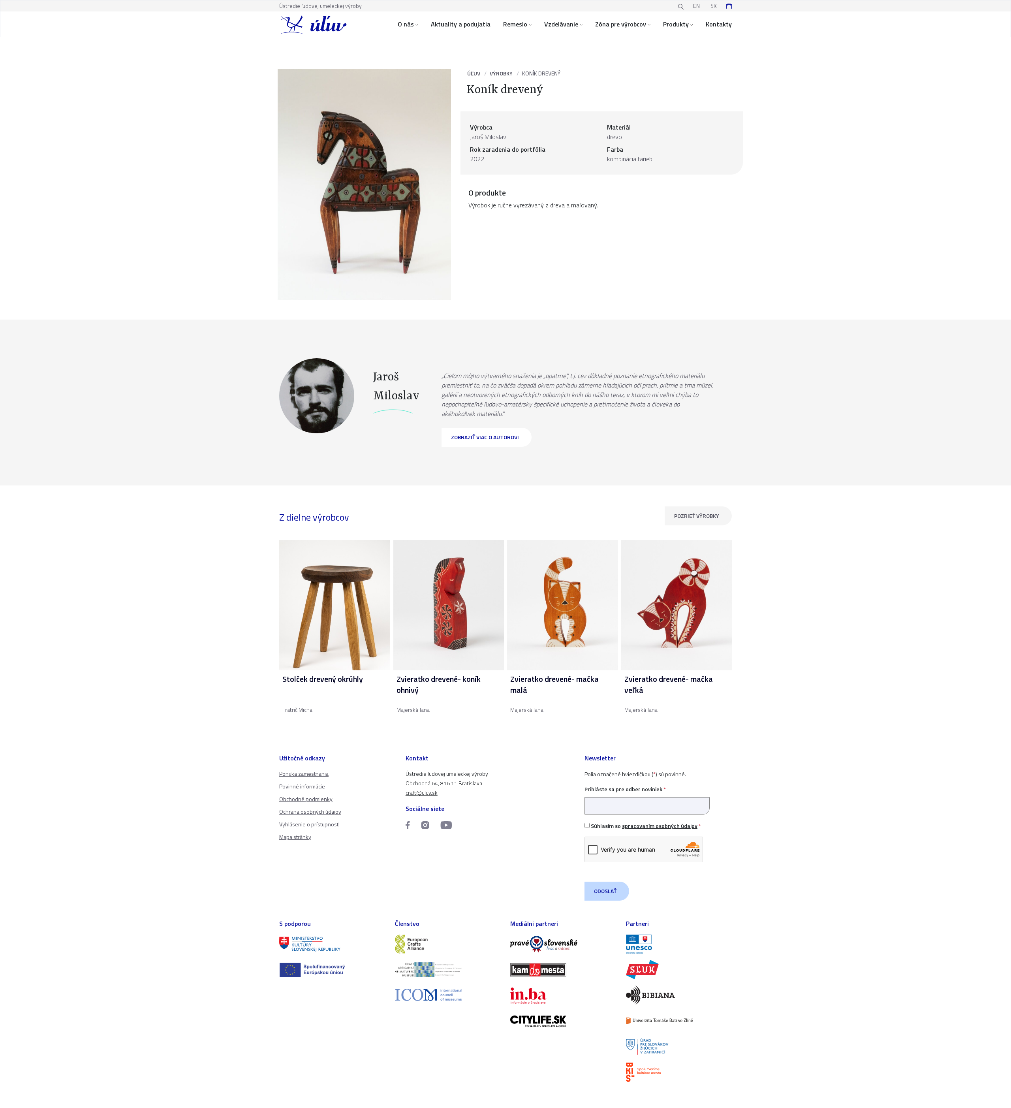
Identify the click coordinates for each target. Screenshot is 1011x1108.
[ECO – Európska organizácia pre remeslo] (448, 969)
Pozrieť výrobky (696, 516)
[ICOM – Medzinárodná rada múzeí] (448, 995)
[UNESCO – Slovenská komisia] (679, 944)
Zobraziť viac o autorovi (485, 437)
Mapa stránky (295, 837)
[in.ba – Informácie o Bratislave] (563, 995)
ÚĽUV (473, 73)
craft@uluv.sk (422, 792)
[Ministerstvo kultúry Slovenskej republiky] (332, 944)
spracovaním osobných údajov (659, 826)
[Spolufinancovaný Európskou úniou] (332, 970)
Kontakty (719, 24)
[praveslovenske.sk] (563, 944)
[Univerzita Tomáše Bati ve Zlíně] (679, 1021)
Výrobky (501, 73)
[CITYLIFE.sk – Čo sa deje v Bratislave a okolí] (563, 1021)
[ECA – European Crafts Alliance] (448, 944)
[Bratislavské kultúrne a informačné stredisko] (679, 1072)
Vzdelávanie (561, 24)
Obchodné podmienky (306, 799)
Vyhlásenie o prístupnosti (309, 824)
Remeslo (515, 24)
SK (713, 6)
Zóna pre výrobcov (620, 24)
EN (696, 6)
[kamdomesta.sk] (563, 970)
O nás (406, 24)
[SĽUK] (679, 969)
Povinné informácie (302, 786)
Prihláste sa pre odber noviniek (625, 789)
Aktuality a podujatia (460, 24)
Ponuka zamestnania (304, 773)
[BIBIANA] (679, 995)
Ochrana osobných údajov (310, 811)
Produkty (676, 24)
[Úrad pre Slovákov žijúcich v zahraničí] (679, 1046)
